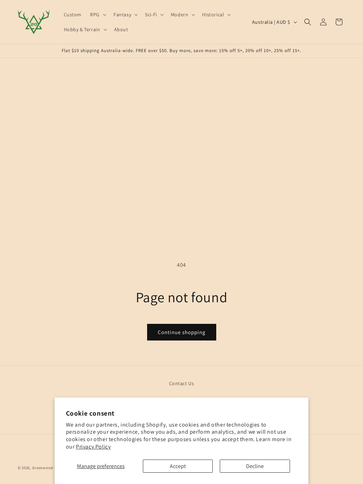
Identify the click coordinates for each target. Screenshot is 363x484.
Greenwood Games (50, 467)
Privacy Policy (93, 446)
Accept (178, 466)
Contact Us (181, 383)
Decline (255, 466)
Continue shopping (182, 332)
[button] (97, 14)
